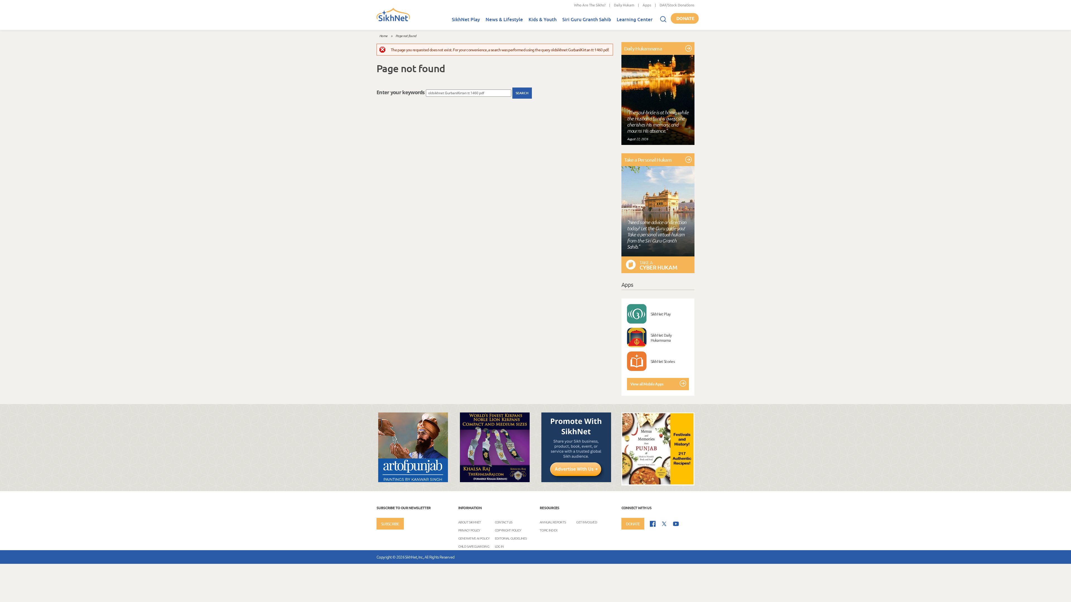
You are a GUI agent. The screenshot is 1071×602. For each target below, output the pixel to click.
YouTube (676, 523)
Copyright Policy (508, 530)
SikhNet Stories (663, 361)
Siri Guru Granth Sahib (586, 19)
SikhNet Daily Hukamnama (661, 337)
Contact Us (503, 522)
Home (383, 35)
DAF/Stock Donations (677, 5)
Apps (647, 5)
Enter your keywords (401, 92)
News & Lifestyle (504, 19)
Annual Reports (553, 522)
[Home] (393, 20)
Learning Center (635, 19)
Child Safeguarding (473, 546)
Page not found (405, 35)
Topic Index (549, 530)
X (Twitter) (664, 523)
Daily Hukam (624, 5)
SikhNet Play (466, 19)
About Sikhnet (469, 522)
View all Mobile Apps (647, 384)
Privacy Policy (469, 530)
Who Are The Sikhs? (590, 5)
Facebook (653, 524)
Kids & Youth (543, 19)
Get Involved (586, 522)
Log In (499, 546)
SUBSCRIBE (390, 523)
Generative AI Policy (474, 538)
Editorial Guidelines (511, 538)
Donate (685, 18)
